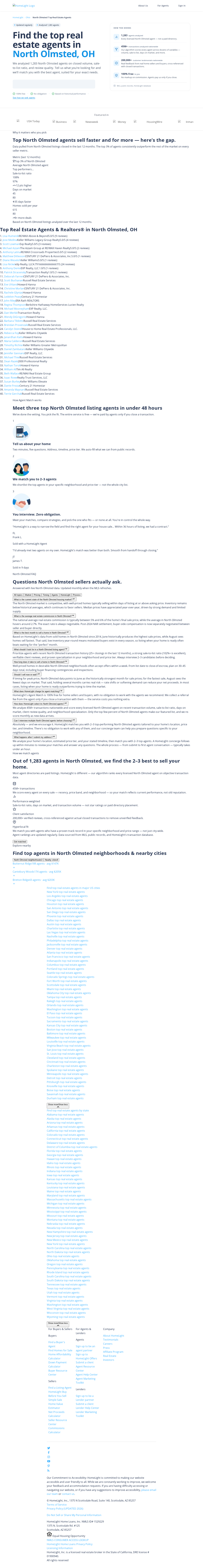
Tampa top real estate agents (64, 997)
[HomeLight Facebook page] (49, 1453)
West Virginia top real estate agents (68, 1308)
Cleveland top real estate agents (66, 1058)
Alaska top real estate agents (64, 1118)
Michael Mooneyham (16, 308)
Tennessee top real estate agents (66, 1284)
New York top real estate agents (66, 892)
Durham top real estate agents (65, 1098)
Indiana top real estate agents (64, 1171)
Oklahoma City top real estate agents (69, 993)
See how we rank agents (24, 98)
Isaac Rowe (10, 377)
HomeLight (18, 17)
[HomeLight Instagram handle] (49, 1457)
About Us (143, 5)
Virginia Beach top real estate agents (69, 1045)
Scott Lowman (11, 244)
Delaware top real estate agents (66, 1143)
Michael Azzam (11, 248)
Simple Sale (55, 1400)
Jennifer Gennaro (14, 353)
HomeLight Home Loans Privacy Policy (69, 1544)
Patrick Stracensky (15, 272)
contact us (68, 1494)
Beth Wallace (12, 373)
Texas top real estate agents (63, 1288)
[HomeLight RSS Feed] (48, 1471)
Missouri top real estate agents (65, 1215)
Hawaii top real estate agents (64, 1159)
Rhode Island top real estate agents (68, 1272)
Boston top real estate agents (64, 1029)
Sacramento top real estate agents (67, 1021)
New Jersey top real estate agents (67, 1236)
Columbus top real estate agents (66, 964)
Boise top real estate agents (63, 1090)
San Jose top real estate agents (65, 1049)
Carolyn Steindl (13, 329)
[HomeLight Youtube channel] (49, 1462)
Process (77, 595)
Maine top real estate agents (64, 1191)
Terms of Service (57, 1504)
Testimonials (110, 1339)
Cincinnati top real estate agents (66, 1062)
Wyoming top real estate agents (66, 1317)
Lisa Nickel (9, 264)
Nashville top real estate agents (65, 936)
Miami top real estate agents (64, 989)
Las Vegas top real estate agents (66, 932)
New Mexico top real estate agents (67, 1240)
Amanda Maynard (14, 389)
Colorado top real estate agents (66, 1135)
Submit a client (85, 1362)
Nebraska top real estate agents (66, 1224)
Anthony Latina (12, 252)
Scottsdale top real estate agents (66, 985)
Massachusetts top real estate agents (69, 1199)
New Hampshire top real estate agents (70, 1232)
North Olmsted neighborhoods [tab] (28, 860)
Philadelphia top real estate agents (67, 940)
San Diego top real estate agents (66, 912)
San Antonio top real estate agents (67, 908)
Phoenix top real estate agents (65, 916)
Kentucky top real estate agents (66, 1183)
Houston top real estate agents (65, 904)
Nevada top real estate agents (65, 1228)
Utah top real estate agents (63, 1292)
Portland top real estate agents (65, 969)
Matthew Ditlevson (14, 256)
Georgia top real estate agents (65, 1155)
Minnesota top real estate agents (66, 1207)
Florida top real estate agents (64, 1151)
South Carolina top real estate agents (69, 1276)
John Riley (10, 300)
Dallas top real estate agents (64, 920)
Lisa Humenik (11, 236)
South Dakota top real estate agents (68, 1280)
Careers (107, 1343)
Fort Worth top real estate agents (67, 981)
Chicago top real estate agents (65, 900)
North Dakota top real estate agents (68, 1252)
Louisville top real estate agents (66, 1041)
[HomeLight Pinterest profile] (49, 1467)
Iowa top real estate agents (63, 1175)
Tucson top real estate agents (64, 1017)
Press (106, 1348)
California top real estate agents (66, 1130)
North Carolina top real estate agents (69, 1248)
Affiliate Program (113, 1352)
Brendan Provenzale (16, 325)
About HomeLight (113, 1335)
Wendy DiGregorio (15, 317)
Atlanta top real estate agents (64, 952)
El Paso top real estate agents (64, 1013)
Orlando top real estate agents (65, 1005)
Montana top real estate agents (65, 1219)
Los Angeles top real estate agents (67, 896)
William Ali (10, 369)
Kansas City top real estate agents (67, 1025)
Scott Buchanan (13, 280)
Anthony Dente (12, 268)
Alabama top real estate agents (65, 1114)
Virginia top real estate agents (65, 1300)
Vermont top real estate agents (65, 1296)
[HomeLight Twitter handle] (49, 1448)
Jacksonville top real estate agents (67, 944)
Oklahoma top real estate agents (66, 1260)
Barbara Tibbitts (13, 321)
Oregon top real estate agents (65, 1264)
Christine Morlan (14, 288)
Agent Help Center (87, 1374)
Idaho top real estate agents (63, 1163)
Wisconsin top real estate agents (66, 1312)
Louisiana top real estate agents (66, 1187)
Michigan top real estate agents (65, 1203)
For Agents (163, 5)
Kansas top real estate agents (64, 1179)
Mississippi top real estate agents (67, 1211)
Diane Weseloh (12, 260)
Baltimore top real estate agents (66, 1033)
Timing (46, 595)
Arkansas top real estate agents (66, 1126)
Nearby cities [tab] (51, 860)
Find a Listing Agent (60, 1387)
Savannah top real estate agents (66, 1094)
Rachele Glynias (13, 292)
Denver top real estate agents (64, 948)
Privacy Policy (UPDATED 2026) (65, 1508)
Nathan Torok (12, 365)
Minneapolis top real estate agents (67, 1074)
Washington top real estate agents (67, 1009)
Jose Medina (10, 240)
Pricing (37, 595)
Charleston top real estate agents (67, 1066)
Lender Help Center (87, 1408)
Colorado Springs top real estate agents (70, 977)
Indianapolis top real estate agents (67, 961)
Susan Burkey (12, 381)
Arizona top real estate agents (65, 1122)
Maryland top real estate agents (66, 1195)
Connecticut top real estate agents (67, 1138)
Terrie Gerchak (13, 393)
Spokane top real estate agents (65, 1070)
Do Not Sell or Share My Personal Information (74, 1515)
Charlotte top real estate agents (66, 928)
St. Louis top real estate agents (65, 1053)
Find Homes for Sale (60, 1350)
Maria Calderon (13, 341)
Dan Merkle (11, 313)
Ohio (28, 17)
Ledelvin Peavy (13, 296)
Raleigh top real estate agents (64, 1001)
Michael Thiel (12, 357)
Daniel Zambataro (15, 349)
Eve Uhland (11, 284)
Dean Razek (11, 361)
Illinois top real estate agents (64, 1167)
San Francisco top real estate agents (68, 956)
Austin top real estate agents (64, 924)
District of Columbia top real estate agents (72, 1147)
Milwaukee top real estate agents (66, 1037)
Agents (55, 595)
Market (28, 595)
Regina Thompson (15, 304)
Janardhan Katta (13, 337)
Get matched (20, 842)
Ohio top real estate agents (63, 1256)
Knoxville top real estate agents (65, 1086)
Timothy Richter (13, 345)
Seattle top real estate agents (64, 973)
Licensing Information (60, 1548)
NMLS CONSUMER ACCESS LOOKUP (68, 1540)
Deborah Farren (13, 276)
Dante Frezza (12, 385)
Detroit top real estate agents (64, 1078)
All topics (18, 595)
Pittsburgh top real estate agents (66, 1082)
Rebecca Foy (11, 333)
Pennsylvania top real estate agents (68, 1268)
